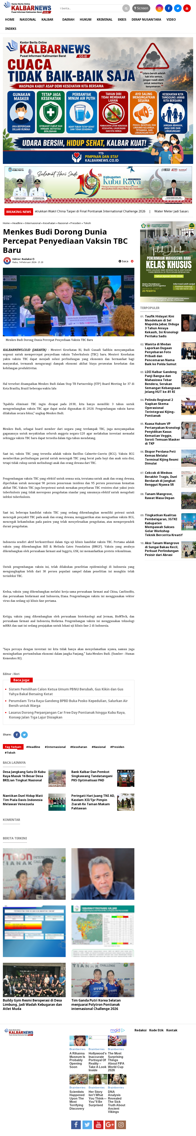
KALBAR (47, 19)
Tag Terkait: (13, 747)
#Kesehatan (78, 747)
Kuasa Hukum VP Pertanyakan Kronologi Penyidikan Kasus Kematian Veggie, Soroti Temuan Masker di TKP (162, 434)
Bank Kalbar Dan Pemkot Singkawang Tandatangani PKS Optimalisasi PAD (92, 776)
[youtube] (187, 8)
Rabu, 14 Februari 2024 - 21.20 (27, 262)
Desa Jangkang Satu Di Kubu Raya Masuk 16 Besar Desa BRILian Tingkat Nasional (24, 776)
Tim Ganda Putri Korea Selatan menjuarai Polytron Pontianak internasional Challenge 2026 (96, 1004)
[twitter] (178, 8)
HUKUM (85, 19)
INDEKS (10, 29)
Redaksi (141, 1030)
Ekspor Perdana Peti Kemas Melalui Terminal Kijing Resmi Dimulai (161, 457)
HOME (9, 19)
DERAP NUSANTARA (146, 19)
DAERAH (68, 19)
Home (6, 223)
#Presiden (117, 747)
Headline (17, 223)
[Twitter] (24, 734)
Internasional (33, 223)
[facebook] (168, 8)
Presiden (75, 223)
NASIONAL (28, 19)
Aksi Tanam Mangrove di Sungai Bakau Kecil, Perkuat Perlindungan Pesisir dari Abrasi (162, 549)
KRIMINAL (105, 19)
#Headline (33, 747)
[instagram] (159, 8)
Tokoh (87, 223)
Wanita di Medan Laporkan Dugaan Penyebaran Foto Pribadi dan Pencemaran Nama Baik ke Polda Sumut (160, 354)
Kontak (171, 1030)
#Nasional (99, 747)
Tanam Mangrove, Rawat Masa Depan (159, 496)
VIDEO (171, 19)
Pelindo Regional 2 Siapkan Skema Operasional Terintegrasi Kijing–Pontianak (160, 408)
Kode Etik (156, 1030)
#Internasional (55, 747)
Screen (142, 8)
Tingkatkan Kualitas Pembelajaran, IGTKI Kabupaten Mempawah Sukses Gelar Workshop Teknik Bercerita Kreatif (164, 525)
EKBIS (122, 19)
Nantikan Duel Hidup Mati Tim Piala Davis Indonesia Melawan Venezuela (23, 800)
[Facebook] (16, 734)
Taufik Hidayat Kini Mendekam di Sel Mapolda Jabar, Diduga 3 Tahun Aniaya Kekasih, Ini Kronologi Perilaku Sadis (162, 326)
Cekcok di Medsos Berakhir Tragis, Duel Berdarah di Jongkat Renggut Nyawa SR (161, 479)
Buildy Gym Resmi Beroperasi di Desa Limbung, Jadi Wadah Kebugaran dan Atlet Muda (32, 1004)
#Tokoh (10, 752)
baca (124, 261)
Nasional (63, 223)
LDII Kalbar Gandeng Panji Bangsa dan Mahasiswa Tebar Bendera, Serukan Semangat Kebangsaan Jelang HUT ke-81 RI (162, 382)
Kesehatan (49, 223)
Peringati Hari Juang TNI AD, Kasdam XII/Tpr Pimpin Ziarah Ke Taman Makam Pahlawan (93, 802)
